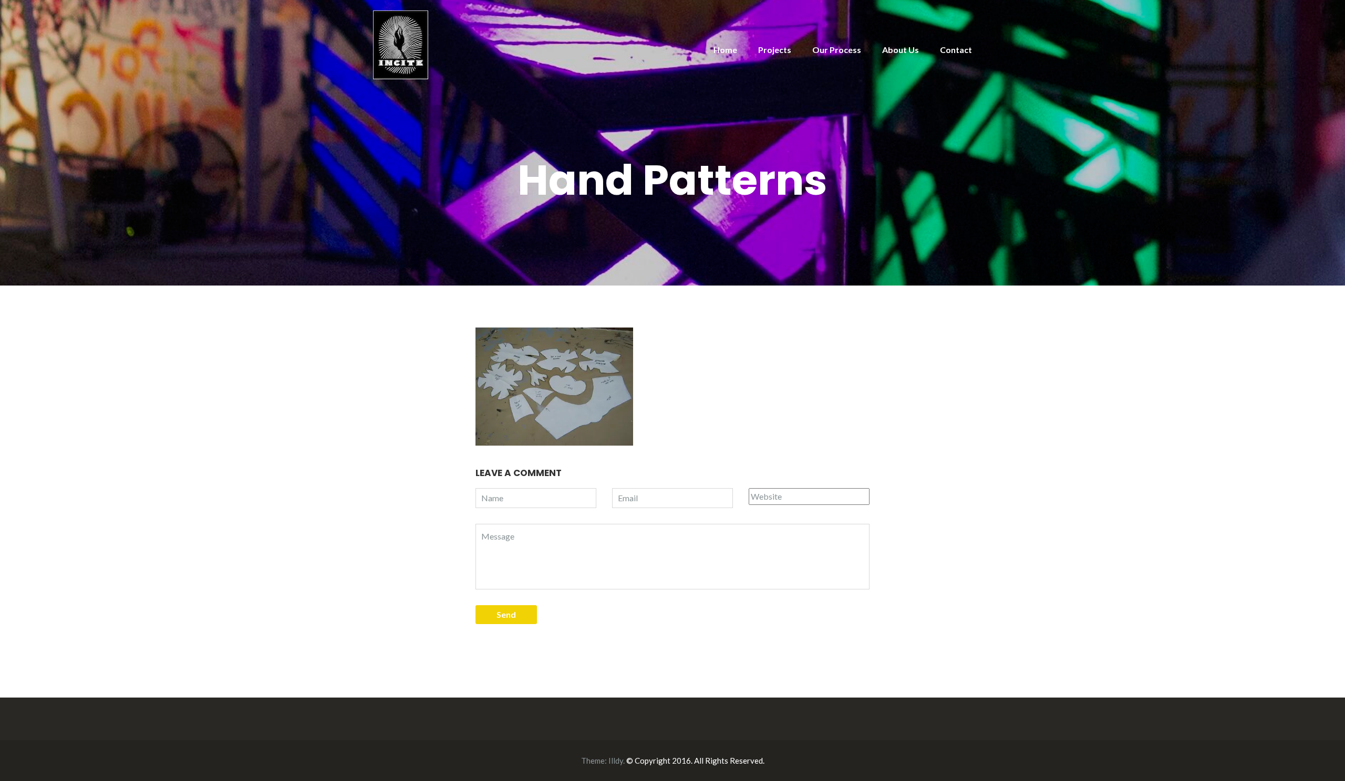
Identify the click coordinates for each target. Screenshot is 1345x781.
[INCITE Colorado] (400, 44)
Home (725, 50)
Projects (774, 50)
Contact (956, 50)
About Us (900, 50)
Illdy (615, 760)
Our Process (836, 50)
